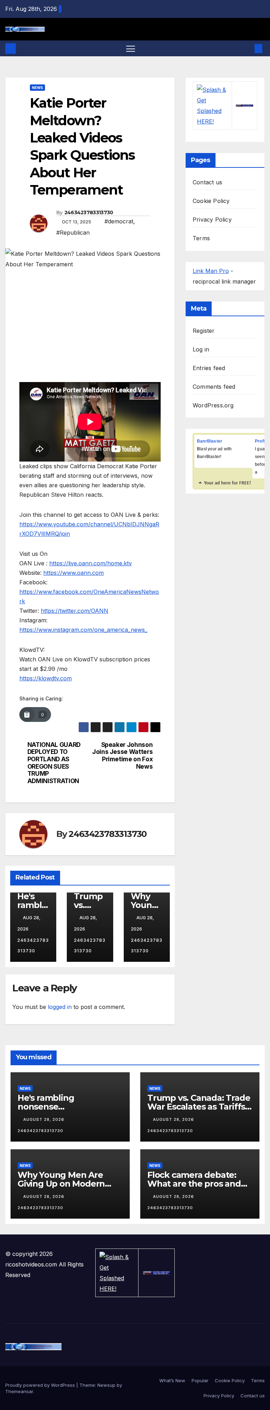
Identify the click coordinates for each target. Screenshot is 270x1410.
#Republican (73, 232)
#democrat (118, 221)
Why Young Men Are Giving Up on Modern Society (61, 1184)
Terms (201, 238)
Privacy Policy (212, 219)
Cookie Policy (211, 200)
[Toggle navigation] (130, 48)
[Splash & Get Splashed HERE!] (212, 105)
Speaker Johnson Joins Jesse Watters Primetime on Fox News (122, 755)
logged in (60, 1006)
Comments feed (214, 386)
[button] (247, 48)
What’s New (172, 1380)
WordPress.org (213, 405)
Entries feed (209, 367)
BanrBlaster (209, 441)
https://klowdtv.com (45, 678)
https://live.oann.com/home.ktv (90, 563)
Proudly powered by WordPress (40, 1385)
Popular (200, 1380)
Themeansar (19, 1391)
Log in (201, 349)
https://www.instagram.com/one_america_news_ (83, 629)
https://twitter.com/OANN (74, 610)
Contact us (207, 182)
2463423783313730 (88, 212)
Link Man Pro (211, 270)
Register (204, 330)
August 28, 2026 (44, 1119)
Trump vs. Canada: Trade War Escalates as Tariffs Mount (198, 1106)
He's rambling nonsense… (46, 1102)
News (37, 87)
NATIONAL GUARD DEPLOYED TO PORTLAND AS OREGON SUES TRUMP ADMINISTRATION (54, 763)
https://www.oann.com (73, 572)
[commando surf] (244, 105)
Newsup (106, 1385)
